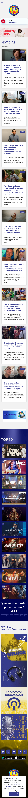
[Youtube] (20, 752)
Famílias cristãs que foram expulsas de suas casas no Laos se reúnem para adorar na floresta (13, 190)
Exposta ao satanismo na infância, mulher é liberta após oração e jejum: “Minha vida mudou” (13, 69)
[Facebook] (3, 752)
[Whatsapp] (25, 752)
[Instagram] (8, 752)
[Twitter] (14, 752)
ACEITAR (14, 793)
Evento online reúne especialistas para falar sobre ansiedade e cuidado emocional (13, 110)
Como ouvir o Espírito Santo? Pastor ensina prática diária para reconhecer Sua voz (12, 229)
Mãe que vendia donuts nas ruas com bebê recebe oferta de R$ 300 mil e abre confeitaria (13, 307)
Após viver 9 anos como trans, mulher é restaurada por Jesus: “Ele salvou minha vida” (14, 268)
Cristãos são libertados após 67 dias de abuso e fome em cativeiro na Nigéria (14, 346)
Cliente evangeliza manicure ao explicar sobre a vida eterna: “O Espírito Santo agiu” (13, 386)
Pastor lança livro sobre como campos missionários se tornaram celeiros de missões (13, 150)
